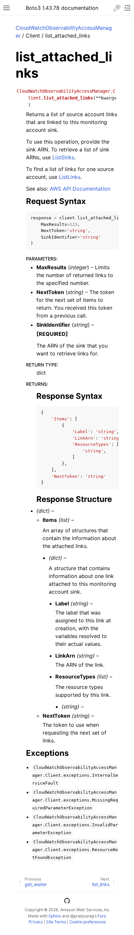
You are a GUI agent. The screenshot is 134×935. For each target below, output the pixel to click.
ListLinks (69, 177)
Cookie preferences (87, 921)
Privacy (36, 921)
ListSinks (63, 157)
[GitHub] (67, 902)
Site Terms (56, 921)
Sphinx (54, 915)
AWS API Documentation (80, 188)
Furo (102, 915)
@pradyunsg (82, 915)
